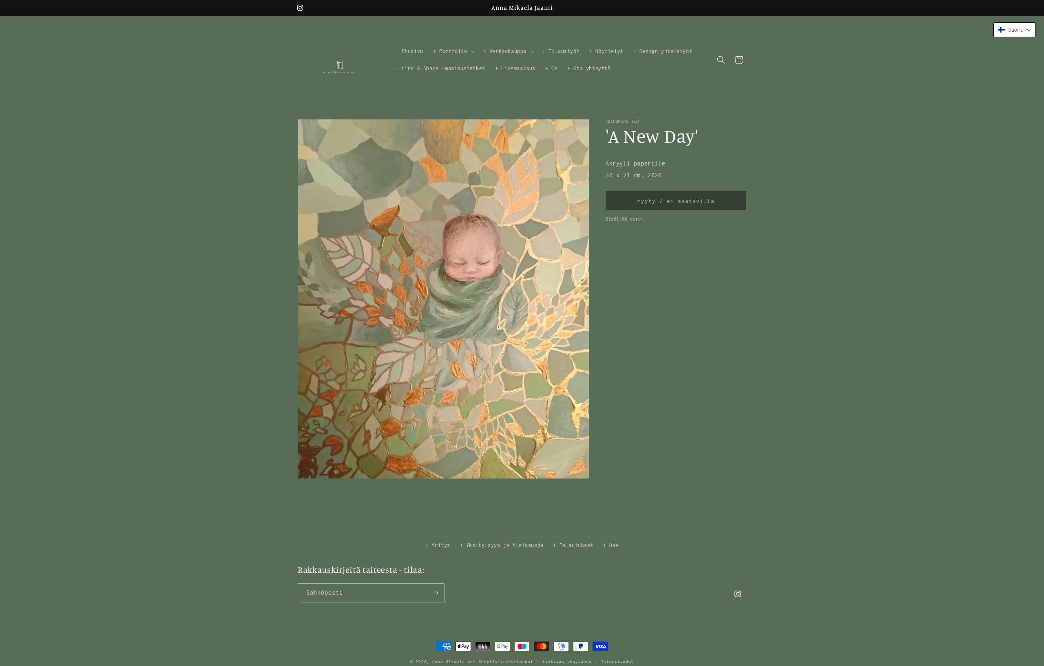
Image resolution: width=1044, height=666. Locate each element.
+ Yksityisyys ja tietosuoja (502, 545)
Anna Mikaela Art (454, 661)
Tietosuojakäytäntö (567, 661)
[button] (453, 51)
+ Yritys (437, 545)
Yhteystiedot (617, 661)
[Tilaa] (435, 592)
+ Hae (611, 545)
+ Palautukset (573, 545)
